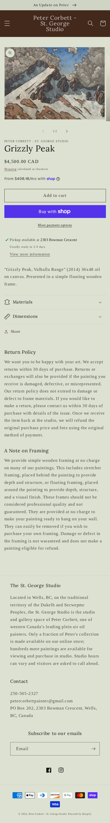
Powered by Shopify (80, 814)
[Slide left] (43, 131)
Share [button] (15, 331)
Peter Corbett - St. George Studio (48, 814)
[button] (7, 23)
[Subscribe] (93, 748)
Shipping (10, 168)
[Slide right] (66, 131)
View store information (30, 254)
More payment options (55, 225)
